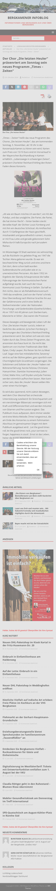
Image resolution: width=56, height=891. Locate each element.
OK (38, 469)
